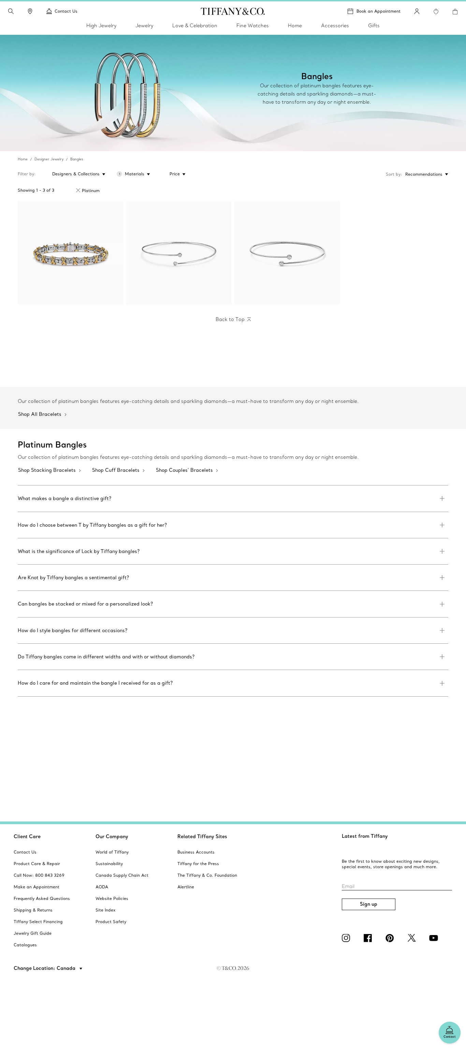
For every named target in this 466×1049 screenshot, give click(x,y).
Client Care (27, 836)
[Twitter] (412, 938)
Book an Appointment (378, 11)
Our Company (112, 836)
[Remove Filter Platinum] (78, 190)
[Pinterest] (390, 938)
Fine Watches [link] (252, 26)
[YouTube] (434, 938)
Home (23, 159)
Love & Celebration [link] (194, 26)
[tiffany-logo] (232, 11)
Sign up (368, 904)
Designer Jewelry (48, 159)
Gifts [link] (374, 26)
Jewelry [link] (144, 26)
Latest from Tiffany (365, 836)
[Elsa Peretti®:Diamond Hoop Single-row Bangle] (179, 253)
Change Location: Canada (45, 968)
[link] (30, 11)
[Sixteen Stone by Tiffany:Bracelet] (70, 253)
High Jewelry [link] (101, 26)
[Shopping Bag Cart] (455, 11)
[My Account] (417, 11)
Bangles (76, 159)
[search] (11, 11)
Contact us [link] (66, 11)
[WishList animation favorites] (436, 11)
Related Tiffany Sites (202, 836)
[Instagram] (347, 938)
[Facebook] (369, 938)
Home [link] (295, 26)
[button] (11, 11)
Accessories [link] (335, 26)
